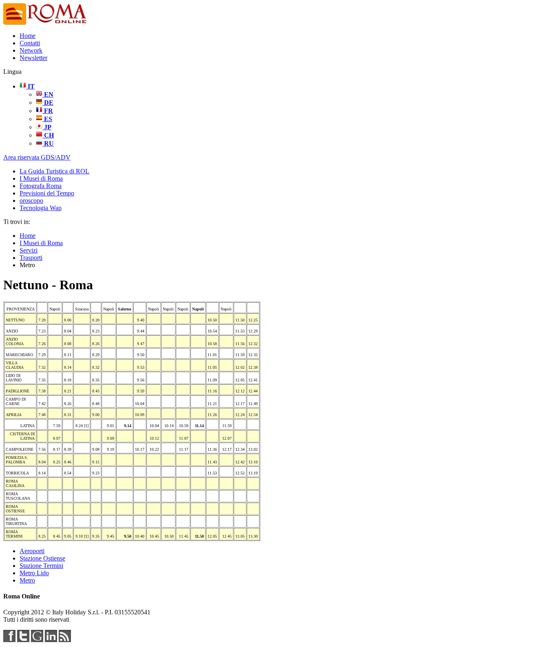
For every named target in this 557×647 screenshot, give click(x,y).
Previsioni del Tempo (47, 193)
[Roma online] (45, 23)
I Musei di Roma (41, 178)
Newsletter (33, 57)
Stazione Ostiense (42, 558)
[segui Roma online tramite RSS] (65, 639)
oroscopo (31, 200)
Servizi (29, 250)
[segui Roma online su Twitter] (23, 639)
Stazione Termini (41, 565)
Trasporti (31, 257)
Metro (27, 580)
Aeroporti (32, 550)
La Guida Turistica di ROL (54, 171)
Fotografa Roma (41, 185)
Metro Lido (34, 572)
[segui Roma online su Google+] (37, 639)
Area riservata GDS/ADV (37, 157)
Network (31, 50)
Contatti (30, 43)
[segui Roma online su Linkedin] (51, 639)
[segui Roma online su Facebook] (9, 639)
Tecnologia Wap (41, 207)
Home (27, 35)
